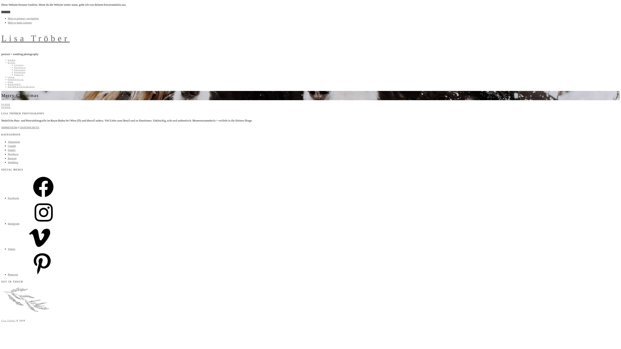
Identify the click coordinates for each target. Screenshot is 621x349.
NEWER (6, 107)
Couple (12, 146)
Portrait (12, 158)
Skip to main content (20, 22)
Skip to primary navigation (23, 18)
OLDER (5, 104)
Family (12, 150)
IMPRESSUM (9, 127)
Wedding (13, 162)
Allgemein (14, 141)
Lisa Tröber (35, 38)
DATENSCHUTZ (29, 127)
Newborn (13, 154)
